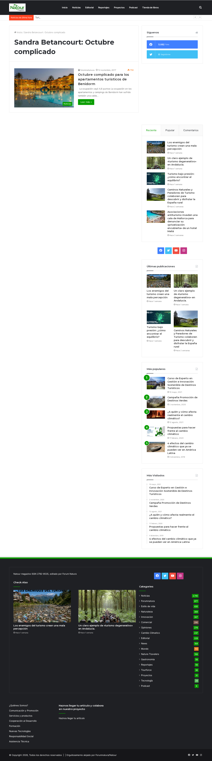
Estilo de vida (148, 606)
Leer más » (86, 102)
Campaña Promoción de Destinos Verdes (182, 399)
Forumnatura (148, 601)
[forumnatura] (17, 7)
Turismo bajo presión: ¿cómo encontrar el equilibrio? (62, 17)
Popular (170, 130)
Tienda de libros (150, 7)
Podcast (133, 7)
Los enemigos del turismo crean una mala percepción (182, 145)
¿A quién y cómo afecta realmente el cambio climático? (181, 415)
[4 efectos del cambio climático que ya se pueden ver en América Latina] (156, 447)
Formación (14, 726)
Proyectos (119, 7)
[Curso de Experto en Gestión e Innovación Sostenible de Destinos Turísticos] (156, 383)
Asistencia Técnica (19, 741)
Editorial (89, 7)
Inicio (65, 7)
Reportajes (103, 7)
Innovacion (147, 617)
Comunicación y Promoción (23, 710)
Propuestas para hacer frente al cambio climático (181, 431)
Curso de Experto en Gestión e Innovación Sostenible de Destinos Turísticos (181, 383)
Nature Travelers (150, 654)
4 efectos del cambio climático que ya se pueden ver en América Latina (181, 448)
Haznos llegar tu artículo (72, 718)
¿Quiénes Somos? (18, 705)
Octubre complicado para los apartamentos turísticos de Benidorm (103, 79)
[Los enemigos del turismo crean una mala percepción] (156, 147)
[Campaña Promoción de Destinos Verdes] (156, 402)
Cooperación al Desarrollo (23, 721)
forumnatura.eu (87, 70)
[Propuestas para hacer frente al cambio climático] (156, 431)
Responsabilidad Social (21, 736)
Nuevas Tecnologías (20, 731)
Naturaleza (147, 611)
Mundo (144, 648)
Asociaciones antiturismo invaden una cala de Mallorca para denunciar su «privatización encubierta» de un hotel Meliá (182, 221)
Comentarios (190, 130)
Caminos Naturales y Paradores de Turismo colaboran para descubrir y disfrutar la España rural (181, 196)
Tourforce (146, 670)
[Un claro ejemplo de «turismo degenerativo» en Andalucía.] (156, 163)
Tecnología (147, 680)
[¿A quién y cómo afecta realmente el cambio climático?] (156, 414)
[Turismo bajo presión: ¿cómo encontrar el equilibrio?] (156, 178)
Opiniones (146, 627)
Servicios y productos (20, 715)
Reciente (151, 130)
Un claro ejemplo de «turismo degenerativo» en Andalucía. (181, 161)
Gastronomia (148, 659)
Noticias (76, 7)
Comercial (146, 622)
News (144, 643)
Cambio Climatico (150, 633)
